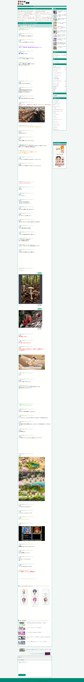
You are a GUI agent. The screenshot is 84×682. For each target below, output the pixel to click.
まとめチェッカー (56, 126)
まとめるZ (55, 127)
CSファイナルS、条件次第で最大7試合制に (23, 15)
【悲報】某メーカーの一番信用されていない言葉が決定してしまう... (27, 14)
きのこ (24, 26)
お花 (21, 26)
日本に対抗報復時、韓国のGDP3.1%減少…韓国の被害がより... (26, 11)
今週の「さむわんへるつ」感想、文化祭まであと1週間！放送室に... (44, 18)
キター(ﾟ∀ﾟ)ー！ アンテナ (58, 119)
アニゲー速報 (56, 101)
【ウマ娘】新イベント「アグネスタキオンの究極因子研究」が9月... (44, 17)
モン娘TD (27, 26)
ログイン (27, 6)
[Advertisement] (35, 73)
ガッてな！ (55, 117)
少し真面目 (31, 26)
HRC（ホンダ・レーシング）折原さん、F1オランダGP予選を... (43, 14)
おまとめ (55, 116)
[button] (65, 61)
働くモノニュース (56, 104)
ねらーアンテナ (56, 122)
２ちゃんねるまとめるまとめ (58, 109)
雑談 (34, 26)
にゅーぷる (55, 121)
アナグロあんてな (56, 114)
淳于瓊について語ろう (38, 15)
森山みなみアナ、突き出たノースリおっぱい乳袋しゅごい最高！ (26, 17)
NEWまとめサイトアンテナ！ (58, 111)
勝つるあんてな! (56, 129)
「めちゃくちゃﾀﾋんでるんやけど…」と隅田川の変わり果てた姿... (26, 18)
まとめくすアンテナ (57, 124)
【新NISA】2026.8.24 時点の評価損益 (40, 11)
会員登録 (31, 6)
